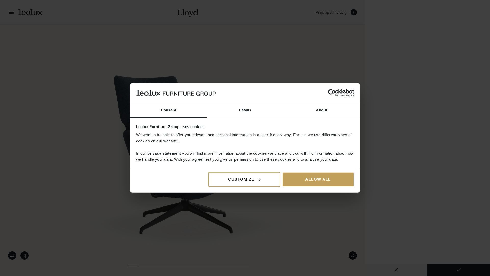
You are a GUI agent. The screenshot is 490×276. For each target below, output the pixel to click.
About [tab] (321, 110)
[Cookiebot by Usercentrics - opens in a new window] (332, 93)
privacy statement (164, 153)
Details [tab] (245, 110)
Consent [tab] (168, 110)
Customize (241, 179)
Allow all (318, 179)
